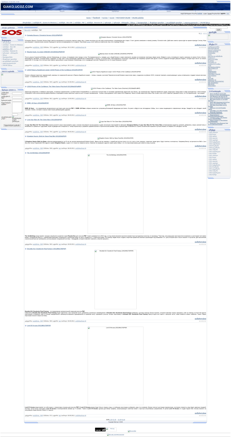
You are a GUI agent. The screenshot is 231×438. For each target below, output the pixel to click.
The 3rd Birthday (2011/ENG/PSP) (38, 153)
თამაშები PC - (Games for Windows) (45, 22)
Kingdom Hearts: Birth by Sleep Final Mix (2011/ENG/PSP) (46, 136)
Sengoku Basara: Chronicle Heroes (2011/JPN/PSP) (44, 35)
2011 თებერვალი (214, 151)
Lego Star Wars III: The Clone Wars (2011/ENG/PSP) (44, 120)
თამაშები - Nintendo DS (94, 22)
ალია (210, 54)
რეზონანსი (211, 53)
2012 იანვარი (213, 171)
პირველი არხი (213, 59)
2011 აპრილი (213, 155)
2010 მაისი (212, 134)
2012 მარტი (213, 174)
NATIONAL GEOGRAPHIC (216, 81)
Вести (210, 70)
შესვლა (169, 11)
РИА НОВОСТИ (213, 68)
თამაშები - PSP (79, 22)
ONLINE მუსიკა (205, 22)
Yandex (88, 18)
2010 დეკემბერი (214, 147)
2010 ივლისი (213, 138)
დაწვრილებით (200, 45)
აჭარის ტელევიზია (214, 64)
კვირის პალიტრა (213, 46)
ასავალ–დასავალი (214, 50)
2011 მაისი (212, 157)
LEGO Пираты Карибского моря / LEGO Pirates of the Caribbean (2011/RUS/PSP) (55, 70)
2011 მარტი (213, 153)
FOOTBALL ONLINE (214, 74)
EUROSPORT (212, 72)
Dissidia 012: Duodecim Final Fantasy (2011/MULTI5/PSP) (46, 249)
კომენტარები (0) (80, 47)
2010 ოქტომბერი (214, 144)
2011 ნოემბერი (214, 167)
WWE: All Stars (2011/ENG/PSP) (38, 103)
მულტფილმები (142, 22)
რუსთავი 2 (211, 57)
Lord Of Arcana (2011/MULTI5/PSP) (39, 325)
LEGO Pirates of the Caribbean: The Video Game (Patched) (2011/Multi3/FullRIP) (54, 86)
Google (112, 18)
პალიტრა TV (212, 62)
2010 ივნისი (213, 136)
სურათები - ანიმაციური (121, 22)
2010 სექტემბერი (214, 142)
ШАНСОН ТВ (212, 80)
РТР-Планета (212, 75)
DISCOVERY (212, 85)
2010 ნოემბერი (214, 146)
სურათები (108, 22)
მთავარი (62, 11)
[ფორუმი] (218, 39)
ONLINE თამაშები (138, 18)
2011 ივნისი (213, 159)
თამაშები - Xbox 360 (65, 22)
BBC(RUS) (211, 84)
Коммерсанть (212, 71)
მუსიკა (133, 22)
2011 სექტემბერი (214, 165)
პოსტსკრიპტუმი (213, 51)
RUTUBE (210, 78)
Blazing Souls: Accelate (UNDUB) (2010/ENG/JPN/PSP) (46, 52)
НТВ (209, 77)
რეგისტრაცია (115, 11)
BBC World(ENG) (213, 83)
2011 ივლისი (213, 161)
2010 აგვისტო (213, 140)
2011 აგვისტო (213, 163)
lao (60, 47)
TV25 (209, 65)
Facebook (96, 18)
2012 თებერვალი (214, 172)
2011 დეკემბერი (214, 169)
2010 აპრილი (213, 132)
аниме (89, 42)
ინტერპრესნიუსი (213, 48)
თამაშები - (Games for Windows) (13, 45)
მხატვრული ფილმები (157, 22)
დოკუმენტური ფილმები (174, 22)
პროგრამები (27, 22)
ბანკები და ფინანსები (215, 56)
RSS (228, 13)
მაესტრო (211, 61)
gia (60, 82)
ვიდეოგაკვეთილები (191, 22)
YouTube (105, 18)
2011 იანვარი (213, 149)
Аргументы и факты (214, 67)
